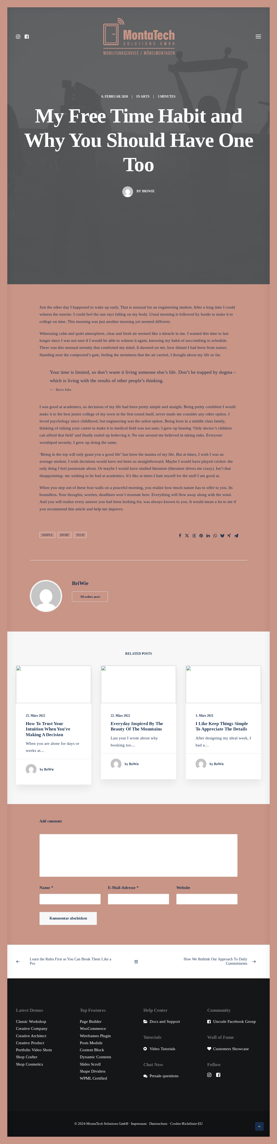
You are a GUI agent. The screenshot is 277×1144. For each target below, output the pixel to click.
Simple (47, 535)
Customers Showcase (231, 1049)
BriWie (148, 191)
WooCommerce (93, 1028)
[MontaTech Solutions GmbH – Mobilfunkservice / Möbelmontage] (138, 36)
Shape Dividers (92, 1071)
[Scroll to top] (259, 1126)
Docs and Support (165, 1021)
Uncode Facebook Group (234, 1021)
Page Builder (90, 1021)
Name (46, 887)
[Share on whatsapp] (215, 536)
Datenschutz (158, 1124)
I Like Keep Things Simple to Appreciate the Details (222, 726)
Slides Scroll (90, 1064)
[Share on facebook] (180, 536)
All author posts (90, 596)
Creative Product (30, 1043)
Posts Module (91, 1043)
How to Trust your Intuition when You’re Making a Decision (48, 729)
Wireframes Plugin (95, 1036)
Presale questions (164, 1076)
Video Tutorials (162, 1049)
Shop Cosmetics (29, 1064)
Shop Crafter (26, 1057)
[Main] (138, 962)
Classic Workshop (31, 1021)
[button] (19, 36)
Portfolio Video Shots (34, 1050)
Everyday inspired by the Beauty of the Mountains (137, 726)
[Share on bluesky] (222, 536)
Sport (64, 535)
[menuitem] (19, 36)
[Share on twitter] (187, 536)
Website (183, 887)
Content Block (92, 1050)
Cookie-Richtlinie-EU (186, 1124)
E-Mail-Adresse (123, 887)
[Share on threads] (194, 536)
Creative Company (32, 1028)
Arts (145, 96)
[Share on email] (236, 536)
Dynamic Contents (95, 1057)
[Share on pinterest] (201, 536)
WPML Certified (93, 1078)
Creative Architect (31, 1036)
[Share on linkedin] (208, 536)
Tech (80, 535)
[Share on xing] (229, 536)
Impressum (139, 1124)
